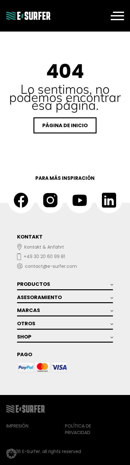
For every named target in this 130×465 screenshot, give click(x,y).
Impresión (17, 426)
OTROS (26, 323)
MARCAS (28, 310)
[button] (11, 453)
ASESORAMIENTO (39, 297)
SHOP (24, 336)
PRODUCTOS (33, 284)
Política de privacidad (78, 429)
